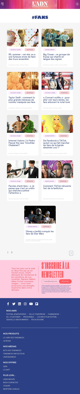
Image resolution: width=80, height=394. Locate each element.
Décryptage (30, 49)
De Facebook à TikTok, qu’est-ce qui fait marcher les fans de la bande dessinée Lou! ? (56, 144)
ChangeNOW (53, 314)
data (5, 366)
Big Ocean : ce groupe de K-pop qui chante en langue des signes (56, 56)
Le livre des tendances (13, 338)
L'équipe (6, 386)
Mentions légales (11, 389)
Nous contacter (10, 382)
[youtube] (31, 305)
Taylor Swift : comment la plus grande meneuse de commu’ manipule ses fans (22, 99)
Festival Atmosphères (16, 314)
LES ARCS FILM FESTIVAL (47, 317)
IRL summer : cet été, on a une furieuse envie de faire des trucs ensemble (22, 56)
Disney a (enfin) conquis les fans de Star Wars (40, 232)
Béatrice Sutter (15, 65)
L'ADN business (9, 357)
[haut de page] (76, 391)
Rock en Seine (37, 320)
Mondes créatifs (49, 49)
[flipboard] (36, 305)
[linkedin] (19, 305)
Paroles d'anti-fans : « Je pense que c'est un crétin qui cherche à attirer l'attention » (21, 189)
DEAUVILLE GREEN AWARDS (17, 320)
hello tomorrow (37, 314)
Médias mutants (49, 181)
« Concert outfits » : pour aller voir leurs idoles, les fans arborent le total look (56, 99)
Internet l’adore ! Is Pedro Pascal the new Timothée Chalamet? (22, 143)
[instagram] (25, 305)
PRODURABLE (28, 317)
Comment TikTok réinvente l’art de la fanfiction (57, 187)
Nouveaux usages (16, 49)
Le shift (6, 370)
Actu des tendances (12, 350)
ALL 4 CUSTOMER (13, 317)
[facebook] (8, 305)
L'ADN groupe (9, 379)
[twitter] (13, 305)
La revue (7, 341)
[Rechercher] (77, 4)
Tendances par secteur (13, 354)
